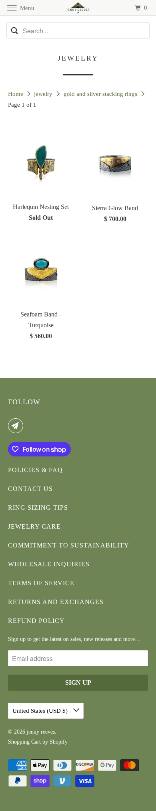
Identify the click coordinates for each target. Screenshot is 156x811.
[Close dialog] (151, 365)
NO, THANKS (117, 437)
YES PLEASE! (117, 425)
